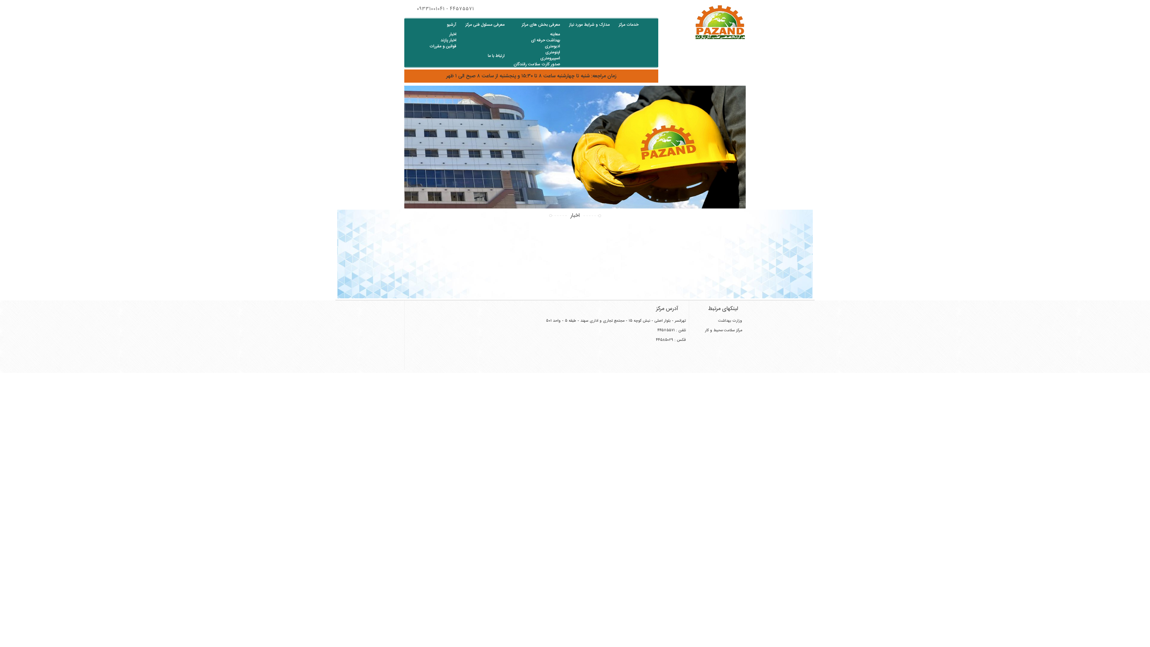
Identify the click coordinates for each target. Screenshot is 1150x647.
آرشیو (451, 24)
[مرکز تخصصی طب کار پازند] (706, 22)
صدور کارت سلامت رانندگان (537, 64)
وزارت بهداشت (730, 321)
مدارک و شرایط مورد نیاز (589, 24)
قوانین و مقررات (442, 46)
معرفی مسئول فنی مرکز (485, 24)
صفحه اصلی (649, 24)
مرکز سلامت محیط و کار (723, 330)
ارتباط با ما (496, 56)
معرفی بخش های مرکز (541, 24)
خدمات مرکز (628, 24)
